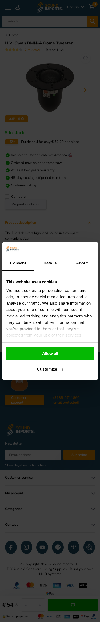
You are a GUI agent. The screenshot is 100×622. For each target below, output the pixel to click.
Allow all (50, 353)
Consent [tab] (18, 263)
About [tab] (82, 263)
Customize (47, 369)
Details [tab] (50, 263)
